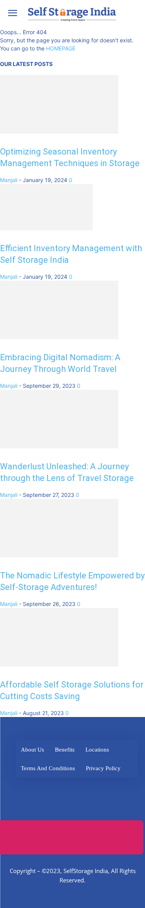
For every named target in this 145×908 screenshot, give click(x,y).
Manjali (8, 180)
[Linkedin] (74, 788)
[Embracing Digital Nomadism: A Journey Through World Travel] (59, 337)
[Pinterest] (117, 788)
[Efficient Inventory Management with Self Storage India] (46, 228)
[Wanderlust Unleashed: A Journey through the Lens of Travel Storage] (59, 446)
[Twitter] (53, 788)
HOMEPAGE (60, 48)
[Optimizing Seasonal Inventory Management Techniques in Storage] (59, 131)
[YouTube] (76, 809)
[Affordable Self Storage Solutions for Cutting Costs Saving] (59, 664)
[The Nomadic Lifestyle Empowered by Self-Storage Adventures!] (59, 555)
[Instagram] (95, 788)
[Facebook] (32, 788)
